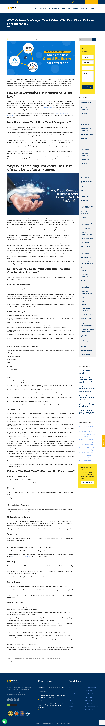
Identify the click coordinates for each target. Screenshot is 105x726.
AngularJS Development (85, 108)
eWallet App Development (85, 201)
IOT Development (90, 703)
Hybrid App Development (85, 252)
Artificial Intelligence (87, 119)
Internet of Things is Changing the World (87, 262)
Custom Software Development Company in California (87, 372)
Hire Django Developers (87, 455)
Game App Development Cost (86, 233)
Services (71, 700)
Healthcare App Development (86, 247)
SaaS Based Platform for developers (87, 330)
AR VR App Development (85, 114)
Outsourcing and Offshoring (86, 309)
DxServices (42, 8)
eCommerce (84, 187)
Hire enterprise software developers (16, 544)
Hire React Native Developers (88, 447)
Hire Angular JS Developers (88, 442)
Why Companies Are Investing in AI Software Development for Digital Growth (86, 380)
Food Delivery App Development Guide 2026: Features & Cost (87, 404)
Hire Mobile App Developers (88, 429)
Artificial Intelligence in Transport (87, 123)
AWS (9, 658)
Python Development (87, 314)
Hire (82, 431)
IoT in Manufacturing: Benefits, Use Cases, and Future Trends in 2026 (86, 412)
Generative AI (85, 242)
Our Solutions (66, 8)
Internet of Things (86, 257)
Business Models (86, 159)
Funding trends (85, 228)
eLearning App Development (85, 195)
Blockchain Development (85, 154)
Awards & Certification (85, 139)
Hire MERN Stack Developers (88, 437)
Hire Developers (54, 8)
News (82, 297)
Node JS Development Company (85, 303)
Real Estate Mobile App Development (86, 324)
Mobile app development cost (86, 292)
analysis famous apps (86, 102)
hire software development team (16, 662)
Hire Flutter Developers (87, 444)
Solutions (71, 706)
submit (86, 87)
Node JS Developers (89, 431)
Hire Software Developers (87, 426)
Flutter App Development (85, 218)
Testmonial (72, 693)
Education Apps (86, 191)
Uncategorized (85, 354)
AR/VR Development (90, 700)
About (35, 8)
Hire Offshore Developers (87, 460)
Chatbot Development (91, 706)
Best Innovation (86, 144)
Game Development (87, 238)
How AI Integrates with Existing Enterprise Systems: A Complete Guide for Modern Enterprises (87, 389)
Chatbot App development (85, 164)
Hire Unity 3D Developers (87, 452)
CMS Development (86, 169)
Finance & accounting (84, 212)
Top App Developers (90, 687)
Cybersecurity (85, 177)
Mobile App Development (85, 286)
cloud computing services (46, 107)
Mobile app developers (84, 281)
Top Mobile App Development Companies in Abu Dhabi (87, 397)
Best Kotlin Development (85, 148)
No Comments (71, 39)
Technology (84, 341)
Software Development (85, 336)
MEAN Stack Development (85, 275)
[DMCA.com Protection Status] (12, 705)
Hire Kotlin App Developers (88, 450)
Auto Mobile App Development (86, 129)
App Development (90, 690)
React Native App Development (86, 319)
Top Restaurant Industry (85, 345)
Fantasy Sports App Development (87, 206)
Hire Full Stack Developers (87, 458)
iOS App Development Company (85, 269)
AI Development (89, 693)
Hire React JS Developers (87, 439)
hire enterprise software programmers (36, 658)
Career (71, 696)
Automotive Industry (87, 134)
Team (70, 690)
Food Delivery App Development (86, 223)
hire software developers (53, 658)
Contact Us (93, 8)
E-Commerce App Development (86, 181)
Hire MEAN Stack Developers (88, 434)
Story (70, 687)
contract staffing (86, 173)
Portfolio (75, 8)
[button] (4, 721)
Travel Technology (86, 350)
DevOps (71, 709)
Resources (83, 8)
